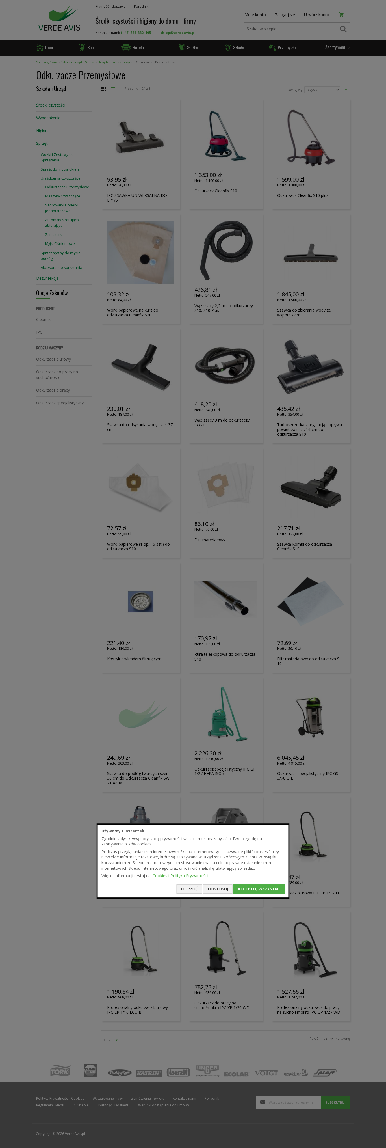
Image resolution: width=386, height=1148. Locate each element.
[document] (193, 861)
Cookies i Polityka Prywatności (180, 875)
